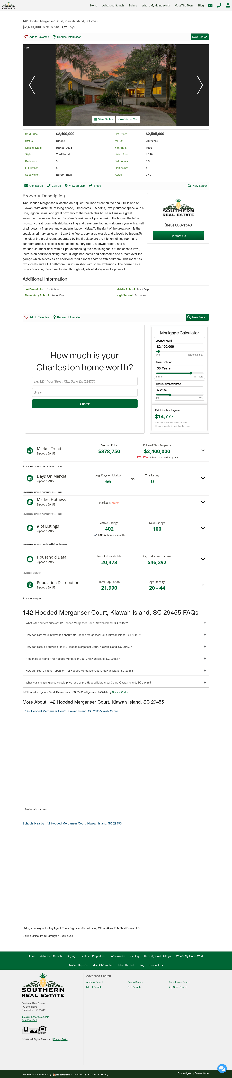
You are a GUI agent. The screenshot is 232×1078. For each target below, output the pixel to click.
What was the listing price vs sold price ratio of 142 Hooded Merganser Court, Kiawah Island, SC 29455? (88, 682)
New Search (199, 37)
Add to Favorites (39, 37)
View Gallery (106, 119)
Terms (94, 1074)
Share (97, 186)
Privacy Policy (60, 1039)
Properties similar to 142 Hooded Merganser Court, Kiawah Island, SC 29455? (73, 659)
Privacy (104, 1074)
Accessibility (80, 1074)
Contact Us (36, 186)
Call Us (56, 186)
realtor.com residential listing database (48, 543)
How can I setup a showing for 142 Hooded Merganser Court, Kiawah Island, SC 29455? (79, 647)
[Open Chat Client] (222, 1068)
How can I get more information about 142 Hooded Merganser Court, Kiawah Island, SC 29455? (83, 635)
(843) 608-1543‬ (178, 225)
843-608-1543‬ (29, 1020)
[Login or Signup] (228, 5)
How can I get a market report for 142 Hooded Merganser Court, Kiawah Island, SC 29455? (80, 670)
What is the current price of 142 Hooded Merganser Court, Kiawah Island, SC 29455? (77, 623)
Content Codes (120, 692)
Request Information (69, 37)
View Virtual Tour (128, 119)
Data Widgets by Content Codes (193, 1073)
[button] (32, 85)
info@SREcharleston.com (35, 1016)
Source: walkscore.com (36, 808)
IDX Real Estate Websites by (37, 1074)
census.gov (35, 572)
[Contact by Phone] (219, 5)
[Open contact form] (210, 5)
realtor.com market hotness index (46, 466)
